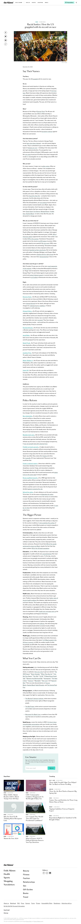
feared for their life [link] (34, 196)
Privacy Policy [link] (29, 921)
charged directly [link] (30, 303)
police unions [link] (46, 166)
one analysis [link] (43, 202)
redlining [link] (41, 623)
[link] (8, 2)
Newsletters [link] (9, 885)
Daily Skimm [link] (18, 2)
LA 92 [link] (41, 676)
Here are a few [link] (38, 672)
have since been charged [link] (34, 143)
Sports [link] (34, 2)
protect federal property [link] (36, 275)
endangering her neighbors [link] (37, 306)
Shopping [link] (40, 2)
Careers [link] (27, 903)
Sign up (51, 768)
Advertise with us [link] (67, 903)
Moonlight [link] (37, 680)
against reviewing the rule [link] (35, 489)
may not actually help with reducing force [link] (35, 444)
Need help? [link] (7, 910)
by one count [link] (45, 243)
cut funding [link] (34, 277)
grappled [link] (35, 79)
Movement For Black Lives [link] (32, 714)
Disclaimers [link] (57, 903)
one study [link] (28, 154)
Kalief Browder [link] (40, 685)
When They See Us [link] (46, 674)
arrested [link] (40, 320)
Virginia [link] (44, 456)
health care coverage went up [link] (47, 611)
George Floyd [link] (41, 111)
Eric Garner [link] (37, 211)
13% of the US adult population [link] (40, 548)
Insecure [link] (30, 680)
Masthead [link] (13, 903)
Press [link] (22, 903)
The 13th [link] (35, 676)
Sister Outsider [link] (35, 674)
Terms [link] (33, 903)
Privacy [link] (38, 903)
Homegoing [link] (47, 678)
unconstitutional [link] (47, 554)
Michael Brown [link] (45, 211)
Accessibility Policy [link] (46, 903)
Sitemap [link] (6, 913)
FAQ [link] (18, 903)
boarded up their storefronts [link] (38, 250)
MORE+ (46, 2)
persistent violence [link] (47, 131)
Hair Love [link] (44, 680)
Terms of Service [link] (37, 921)
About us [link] (6, 903)
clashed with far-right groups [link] (45, 254)
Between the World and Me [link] (34, 678)
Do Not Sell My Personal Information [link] (14, 906)
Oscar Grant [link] (29, 211)
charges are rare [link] (32, 148)
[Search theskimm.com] (76, 2)
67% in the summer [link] (33, 239)
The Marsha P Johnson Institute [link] (34, 698)
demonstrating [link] (44, 256)
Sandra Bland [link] (30, 213)
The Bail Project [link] (29, 706)
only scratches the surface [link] (47, 523)
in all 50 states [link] (42, 241)
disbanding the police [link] (47, 494)
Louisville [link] (28, 458)
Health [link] (28, 2)
